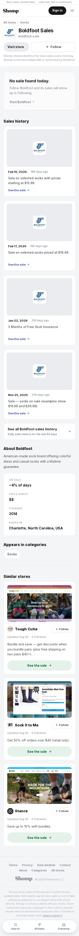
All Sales (10, 22)
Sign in (57, 10)
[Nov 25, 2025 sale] (39, 384)
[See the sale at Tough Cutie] (39, 628)
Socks (24, 22)
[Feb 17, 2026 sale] (39, 236)
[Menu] (72, 10)
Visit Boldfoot (20, 102)
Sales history (16, 121)
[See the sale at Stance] (39, 805)
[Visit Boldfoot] (10, 33)
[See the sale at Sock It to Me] (39, 719)
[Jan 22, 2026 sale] (39, 310)
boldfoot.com (28, 36)
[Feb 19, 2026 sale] (39, 161)
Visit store (15, 47)
